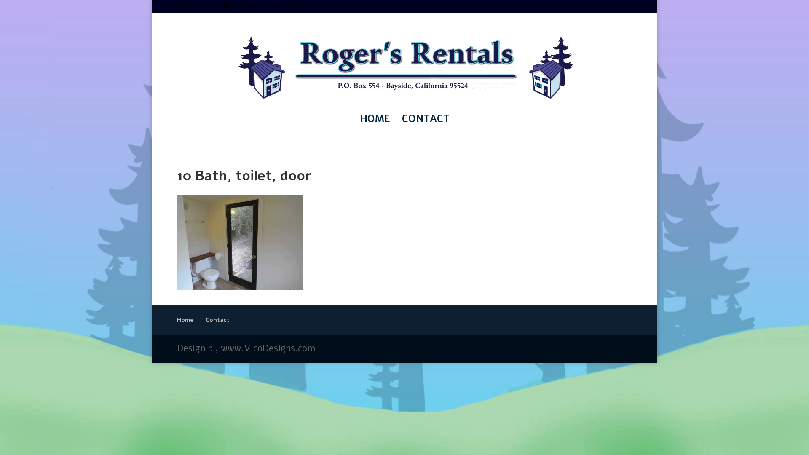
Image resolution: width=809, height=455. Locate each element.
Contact (426, 121)
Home (375, 121)
